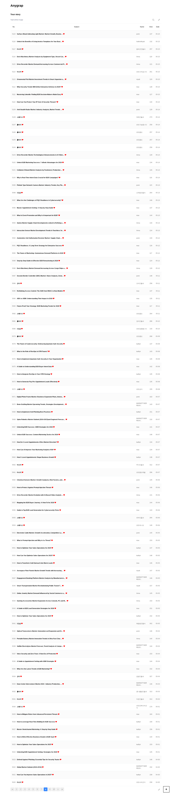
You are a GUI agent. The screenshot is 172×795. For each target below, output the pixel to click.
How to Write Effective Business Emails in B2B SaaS (36, 737)
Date (157, 27)
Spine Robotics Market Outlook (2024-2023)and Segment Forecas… (41, 419)
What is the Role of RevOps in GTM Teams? (32, 351)
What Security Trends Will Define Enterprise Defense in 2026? (39, 87)
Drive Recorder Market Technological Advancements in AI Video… (41, 155)
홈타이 (19, 125)
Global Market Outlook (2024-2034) (29, 767)
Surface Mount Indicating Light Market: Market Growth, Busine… (40, 34)
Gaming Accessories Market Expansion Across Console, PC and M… (42, 601)
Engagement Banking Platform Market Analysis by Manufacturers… (41, 578)
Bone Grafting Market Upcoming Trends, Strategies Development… (41, 404)
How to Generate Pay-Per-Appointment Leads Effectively (37, 382)
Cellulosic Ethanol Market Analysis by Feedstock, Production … (40, 170)
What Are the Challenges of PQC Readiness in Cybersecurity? (39, 200)
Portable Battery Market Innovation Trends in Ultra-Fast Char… (39, 639)
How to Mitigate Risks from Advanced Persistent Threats (37, 714)
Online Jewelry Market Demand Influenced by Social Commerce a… (41, 593)
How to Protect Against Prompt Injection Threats (34, 487)
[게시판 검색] (153, 20)
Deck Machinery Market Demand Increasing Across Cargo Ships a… (41, 268)
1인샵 (19, 193)
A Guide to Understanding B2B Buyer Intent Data (34, 366)
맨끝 (62, 789)
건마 (18, 283)
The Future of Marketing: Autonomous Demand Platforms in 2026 (40, 253)
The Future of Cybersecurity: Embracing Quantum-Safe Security (40, 344)
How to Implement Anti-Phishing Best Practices (34, 412)
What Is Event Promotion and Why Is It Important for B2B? (37, 215)
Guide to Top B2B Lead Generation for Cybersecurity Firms (38, 510)
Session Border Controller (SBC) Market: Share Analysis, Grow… (40, 276)
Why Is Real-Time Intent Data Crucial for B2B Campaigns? (38, 178)
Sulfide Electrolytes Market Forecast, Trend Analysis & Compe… (40, 646)
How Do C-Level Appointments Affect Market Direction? (37, 442)
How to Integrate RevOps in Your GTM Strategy (34, 374)
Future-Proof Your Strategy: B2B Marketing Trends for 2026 (38, 306)
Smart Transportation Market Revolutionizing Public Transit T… (39, 586)
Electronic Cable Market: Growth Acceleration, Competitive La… (40, 533)
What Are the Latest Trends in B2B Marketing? (33, 669)
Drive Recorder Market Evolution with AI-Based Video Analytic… (40, 495)
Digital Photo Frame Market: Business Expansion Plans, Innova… (40, 397)
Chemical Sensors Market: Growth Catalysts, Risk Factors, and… (40, 480)
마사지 (19, 49)
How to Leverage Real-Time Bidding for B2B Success (36, 722)
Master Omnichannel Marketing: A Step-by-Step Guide (36, 729)
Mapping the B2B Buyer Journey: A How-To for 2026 (36, 503)
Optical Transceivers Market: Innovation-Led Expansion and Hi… (40, 631)
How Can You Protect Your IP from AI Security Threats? (37, 102)
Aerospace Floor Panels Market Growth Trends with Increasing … (40, 571)
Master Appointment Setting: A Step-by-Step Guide (35, 208)
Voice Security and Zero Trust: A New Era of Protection (36, 654)
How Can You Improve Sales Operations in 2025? (34, 775)
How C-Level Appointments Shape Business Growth (35, 457)
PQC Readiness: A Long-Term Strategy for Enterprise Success (39, 246)
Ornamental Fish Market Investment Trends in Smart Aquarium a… (41, 79)
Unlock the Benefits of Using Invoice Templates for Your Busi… (39, 41)
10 (54, 789)
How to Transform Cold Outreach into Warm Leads (35, 563)
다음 (58, 789)
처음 (12, 789)
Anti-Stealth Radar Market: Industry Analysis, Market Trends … (39, 109)
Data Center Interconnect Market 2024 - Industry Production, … (39, 684)
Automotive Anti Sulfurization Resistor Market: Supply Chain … (39, 238)
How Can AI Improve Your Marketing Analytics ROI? (35, 450)
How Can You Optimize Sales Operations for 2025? (35, 555)
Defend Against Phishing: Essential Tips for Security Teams (38, 759)
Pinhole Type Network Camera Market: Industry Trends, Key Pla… (40, 185)
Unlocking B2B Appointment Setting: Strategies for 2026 (37, 752)
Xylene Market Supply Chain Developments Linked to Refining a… (40, 223)
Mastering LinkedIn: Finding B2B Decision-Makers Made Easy (39, 94)
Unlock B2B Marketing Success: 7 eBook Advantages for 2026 (39, 162)
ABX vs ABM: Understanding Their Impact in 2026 (35, 298)
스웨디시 (20, 117)
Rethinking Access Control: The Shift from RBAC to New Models (40, 291)
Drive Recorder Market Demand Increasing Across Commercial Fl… (41, 64)
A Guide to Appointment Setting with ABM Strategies (36, 661)
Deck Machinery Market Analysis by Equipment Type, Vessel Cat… (41, 57)
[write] (159, 20)
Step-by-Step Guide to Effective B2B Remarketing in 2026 (37, 261)
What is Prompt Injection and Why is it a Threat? (34, 540)
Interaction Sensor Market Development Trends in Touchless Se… (40, 230)
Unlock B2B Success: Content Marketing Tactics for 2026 (37, 434)
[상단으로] (166, 789)
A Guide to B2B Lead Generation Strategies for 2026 (36, 608)
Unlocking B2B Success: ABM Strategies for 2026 (35, 427)
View (151, 27)
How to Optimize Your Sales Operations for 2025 (34, 548)
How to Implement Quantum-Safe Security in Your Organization (39, 359)
